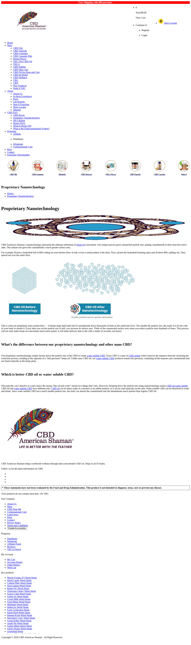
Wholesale (18, 144)
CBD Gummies (20, 53)
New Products (20, 85)
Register (145, 30)
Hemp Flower (19, 59)
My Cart (11, 559)
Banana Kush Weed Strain (19, 615)
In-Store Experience (22, 96)
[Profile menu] (142, 21)
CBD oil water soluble (177, 386)
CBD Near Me (14, 509)
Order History (13, 565)
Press (15, 99)
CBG (15, 80)
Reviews (11, 546)
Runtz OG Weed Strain (18, 588)
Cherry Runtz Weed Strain (19, 628)
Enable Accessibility (17, 528)
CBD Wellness (20, 77)
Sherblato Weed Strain (17, 604)
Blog (9, 149)
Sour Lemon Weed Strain (19, 585)
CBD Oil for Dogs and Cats (26, 72)
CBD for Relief (20, 75)
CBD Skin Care (20, 69)
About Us (17, 93)
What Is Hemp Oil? (22, 126)
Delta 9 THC (19, 88)
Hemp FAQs (19, 123)
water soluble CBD (96, 355)
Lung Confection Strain (18, 610)
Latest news (12, 514)
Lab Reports (19, 101)
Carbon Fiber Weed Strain (19, 583)
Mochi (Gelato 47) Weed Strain (22, 577)
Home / (10, 193)
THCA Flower (14, 549)
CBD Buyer (19, 115)
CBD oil (55, 388)
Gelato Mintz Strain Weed (19, 626)
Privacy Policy (14, 522)
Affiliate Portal (14, 544)
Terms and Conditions (17, 525)
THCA (16, 64)
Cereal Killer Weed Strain (19, 620)
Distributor (18, 139)
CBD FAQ (12, 112)
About (10, 91)
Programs (11, 131)
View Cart (140, 17)
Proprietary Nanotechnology (26, 118)
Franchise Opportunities (18, 155)
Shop (9, 45)
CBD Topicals (20, 51)
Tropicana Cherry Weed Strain (21, 591)
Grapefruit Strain (15, 631)
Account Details (14, 562)
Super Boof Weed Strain (18, 612)
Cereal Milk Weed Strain (18, 599)
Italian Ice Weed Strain (18, 607)
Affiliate (17, 134)
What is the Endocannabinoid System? (31, 128)
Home (10, 42)
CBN (15, 83)
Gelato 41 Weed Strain (18, 596)
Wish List (11, 567)
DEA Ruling (19, 120)
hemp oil (81, 244)
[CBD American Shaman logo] (40, 458)
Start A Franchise (21, 104)
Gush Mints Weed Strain (18, 602)
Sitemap (17, 110)
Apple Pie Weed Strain (18, 623)
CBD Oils (18, 48)
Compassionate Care (23, 147)
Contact (10, 152)
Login (144, 35)
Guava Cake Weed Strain (19, 594)
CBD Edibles (19, 67)
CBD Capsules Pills (22, 56)
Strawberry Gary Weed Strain (21, 618)
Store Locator (170, 23)
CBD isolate (134, 355)
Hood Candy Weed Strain (19, 580)
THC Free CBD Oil (22, 61)
